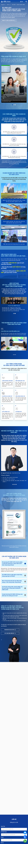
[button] (12, 354)
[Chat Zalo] (25, 836)
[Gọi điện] (25, 841)
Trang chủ (3, 4)
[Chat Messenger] (25, 832)
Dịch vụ (8, 4)
